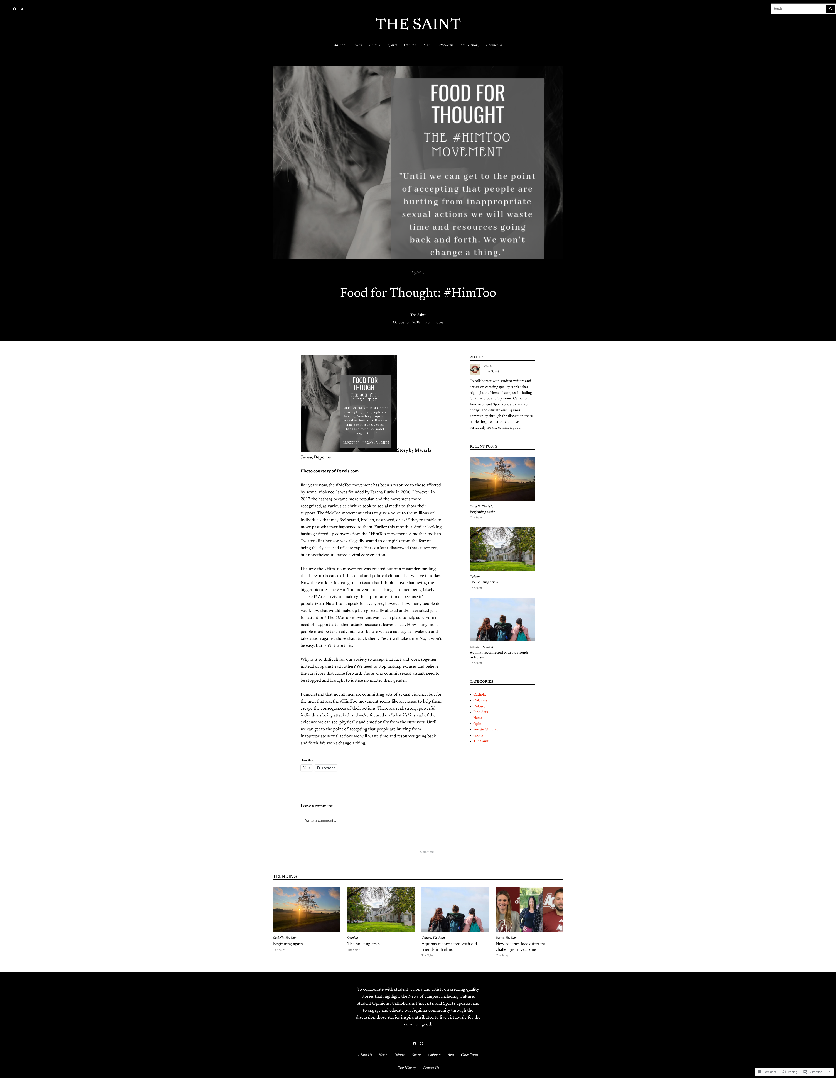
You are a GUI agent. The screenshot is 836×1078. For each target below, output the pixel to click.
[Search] (830, 9)
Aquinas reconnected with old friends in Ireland (499, 655)
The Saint (418, 25)
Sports (478, 735)
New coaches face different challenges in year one (520, 947)
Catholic (475, 506)
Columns (480, 700)
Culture (475, 647)
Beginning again (483, 512)
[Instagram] (21, 9)
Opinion (418, 272)
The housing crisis (484, 582)
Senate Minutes (485, 729)
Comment (427, 852)
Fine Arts (480, 712)
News (477, 718)
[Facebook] (14, 9)
